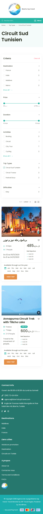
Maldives (5, 423)
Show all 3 (6, 156)
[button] (19, 314)
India (3, 428)
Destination (6, 449)
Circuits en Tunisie (9, 453)
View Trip (11, 277)
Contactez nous (8, 470)
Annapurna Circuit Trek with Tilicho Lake (19, 320)
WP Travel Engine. (27, 502)
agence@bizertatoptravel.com (17, 399)
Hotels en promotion (10, 444)
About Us (5, 466)
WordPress (22, 505)
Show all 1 (6, 90)
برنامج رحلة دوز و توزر (15, 240)
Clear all (37, 58)
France (9, 327)
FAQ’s (4, 479)
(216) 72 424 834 (11, 395)
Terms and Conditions (11, 475)
